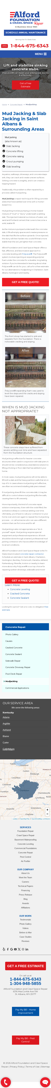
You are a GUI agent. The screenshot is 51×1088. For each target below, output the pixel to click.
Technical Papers (25, 886)
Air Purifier (25, 861)
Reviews (25, 941)
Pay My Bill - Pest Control (25, 1040)
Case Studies (26, 937)
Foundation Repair (25, 831)
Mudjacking (11, 681)
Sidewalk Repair (12, 661)
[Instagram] (23, 949)
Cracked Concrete (20, 593)
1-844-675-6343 (25, 46)
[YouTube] (15, 949)
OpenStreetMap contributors (41, 819)
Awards (25, 903)
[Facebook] (7, 949)
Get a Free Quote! (25, 282)
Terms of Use (32, 1066)
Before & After (25, 932)
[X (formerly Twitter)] (19, 949)
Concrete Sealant (19, 598)
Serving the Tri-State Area (25, 39)
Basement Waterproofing (25, 840)
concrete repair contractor (32, 554)
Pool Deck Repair (13, 674)
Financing (25, 890)
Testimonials (25, 919)
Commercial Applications (17, 688)
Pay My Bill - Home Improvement (25, 1011)
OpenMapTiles (25, 819)
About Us (25, 873)
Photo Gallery (11, 634)
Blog (25, 899)
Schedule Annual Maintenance (26, 32)
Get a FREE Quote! (25, 580)
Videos (25, 928)
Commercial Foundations (25, 848)
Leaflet (15, 819)
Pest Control (25, 857)
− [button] (47, 814)
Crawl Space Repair (25, 835)
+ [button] (47, 809)
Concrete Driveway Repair (17, 667)
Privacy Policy (17, 1066)
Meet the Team (25, 877)
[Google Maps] (11, 949)
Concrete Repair (15, 627)
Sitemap (45, 1066)
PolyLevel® (27, 254)
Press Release (25, 895)
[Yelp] (4, 949)
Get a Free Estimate (25, 85)
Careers (25, 882)
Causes (8, 641)
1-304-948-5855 (25, 983)
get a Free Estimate (25, 966)
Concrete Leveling (20, 589)
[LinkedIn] (26, 949)
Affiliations (25, 907)
